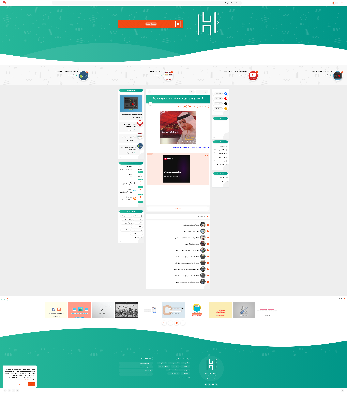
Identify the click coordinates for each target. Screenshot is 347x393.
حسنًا (31, 384)
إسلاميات (219, 146)
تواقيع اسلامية (137, 233)
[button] (150, 103)
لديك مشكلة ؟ (221, 177)
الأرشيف (223, 181)
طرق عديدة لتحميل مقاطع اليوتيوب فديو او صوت (235, 71)
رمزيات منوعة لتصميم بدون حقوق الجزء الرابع (187, 256)
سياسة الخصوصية (144, 363)
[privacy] (342, 390)
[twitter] (170, 323)
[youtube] (176, 323)
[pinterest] (164, 323)
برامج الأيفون (137, 226)
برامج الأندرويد (127, 223)
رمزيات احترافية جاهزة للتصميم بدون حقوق (187, 282)
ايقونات (219, 161)
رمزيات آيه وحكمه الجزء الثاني (191, 225)
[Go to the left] (7, 298)
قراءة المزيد (26, 379)
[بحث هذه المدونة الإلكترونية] (54, 3)
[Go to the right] (3, 298)
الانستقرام (219, 153)
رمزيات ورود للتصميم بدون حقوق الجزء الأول (187, 250)
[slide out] (342, 3)
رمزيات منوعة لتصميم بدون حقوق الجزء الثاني (186, 269)
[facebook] (183, 323)
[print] (185, 106)
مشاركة (140, 171)
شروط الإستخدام (144, 366)
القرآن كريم (219, 157)
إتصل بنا (147, 370)
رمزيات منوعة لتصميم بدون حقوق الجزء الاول (187, 275)
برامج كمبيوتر (137, 230)
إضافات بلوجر (219, 150)
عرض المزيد (221, 164)
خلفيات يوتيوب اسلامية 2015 (155, 71)
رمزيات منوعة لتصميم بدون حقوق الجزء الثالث (187, 263)
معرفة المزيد (21, 384)
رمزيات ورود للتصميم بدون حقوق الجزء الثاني (187, 237)
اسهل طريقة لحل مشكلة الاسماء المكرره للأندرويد (66, 71)
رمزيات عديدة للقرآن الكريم (192, 244)
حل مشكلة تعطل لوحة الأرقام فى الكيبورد (322, 71)
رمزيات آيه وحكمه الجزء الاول (191, 231)
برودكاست (125, 230)
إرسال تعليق (178, 208)
